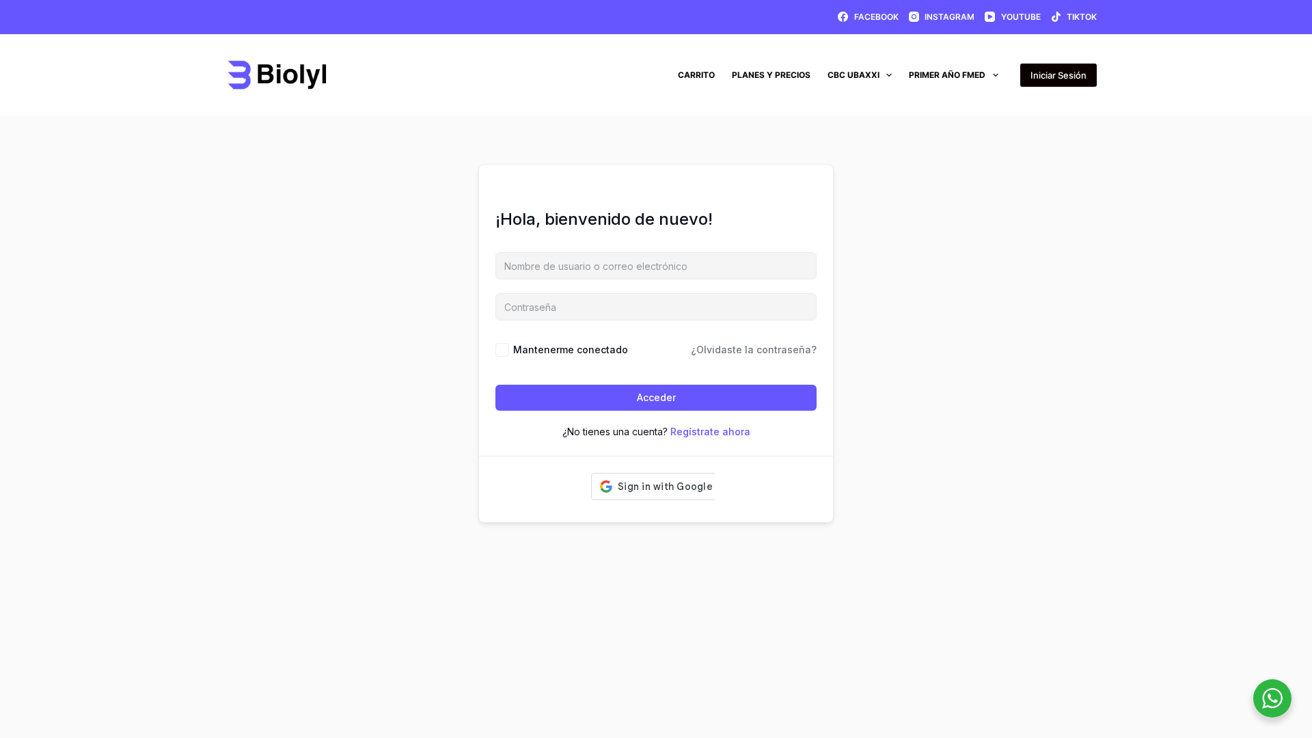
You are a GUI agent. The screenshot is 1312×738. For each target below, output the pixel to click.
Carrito (696, 75)
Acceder (656, 397)
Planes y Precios (771, 75)
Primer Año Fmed (947, 75)
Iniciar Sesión (1058, 75)
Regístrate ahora (710, 431)
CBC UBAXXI (853, 75)
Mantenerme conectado (570, 349)
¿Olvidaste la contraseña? (754, 349)
